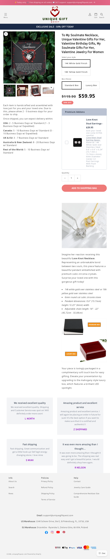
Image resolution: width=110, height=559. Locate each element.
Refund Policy (47, 487)
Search (11, 487)
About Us (13, 481)
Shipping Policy (47, 493)
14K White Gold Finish (76, 63)
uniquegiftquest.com (19, 554)
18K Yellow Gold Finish (76, 72)
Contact (77, 481)
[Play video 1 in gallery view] (48, 90)
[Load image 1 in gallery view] (9, 90)
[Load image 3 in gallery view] (35, 90)
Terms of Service (48, 499)
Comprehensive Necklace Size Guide (86, 495)
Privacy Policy (47, 481)
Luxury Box (91, 85)
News (11, 493)
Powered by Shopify (34, 554)
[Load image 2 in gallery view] (22, 90)
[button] (6, 14)
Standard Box (71, 85)
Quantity (65, 173)
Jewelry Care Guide (82, 487)
